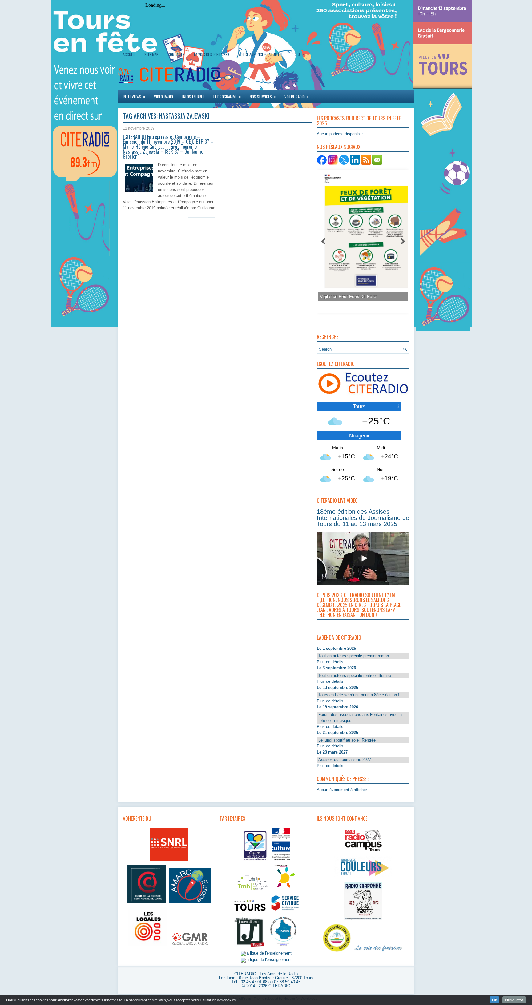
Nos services (263, 96)
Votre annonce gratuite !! (260, 54)
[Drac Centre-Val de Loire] (255, 861)
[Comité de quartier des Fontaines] (336, 952)
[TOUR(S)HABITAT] (252, 890)
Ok (494, 1000)
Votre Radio (296, 96)
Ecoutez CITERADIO (336, 364)
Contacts (176, 54)
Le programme (227, 96)
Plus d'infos (514, 1000)
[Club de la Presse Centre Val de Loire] (146, 903)
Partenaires (232, 818)
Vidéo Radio (163, 97)
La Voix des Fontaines (211, 54)
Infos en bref (193, 97)
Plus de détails (330, 662)
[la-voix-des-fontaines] (378, 952)
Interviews (134, 96)
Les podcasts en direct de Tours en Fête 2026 (359, 121)
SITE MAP (151, 54)
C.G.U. (298, 54)
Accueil (129, 54)
